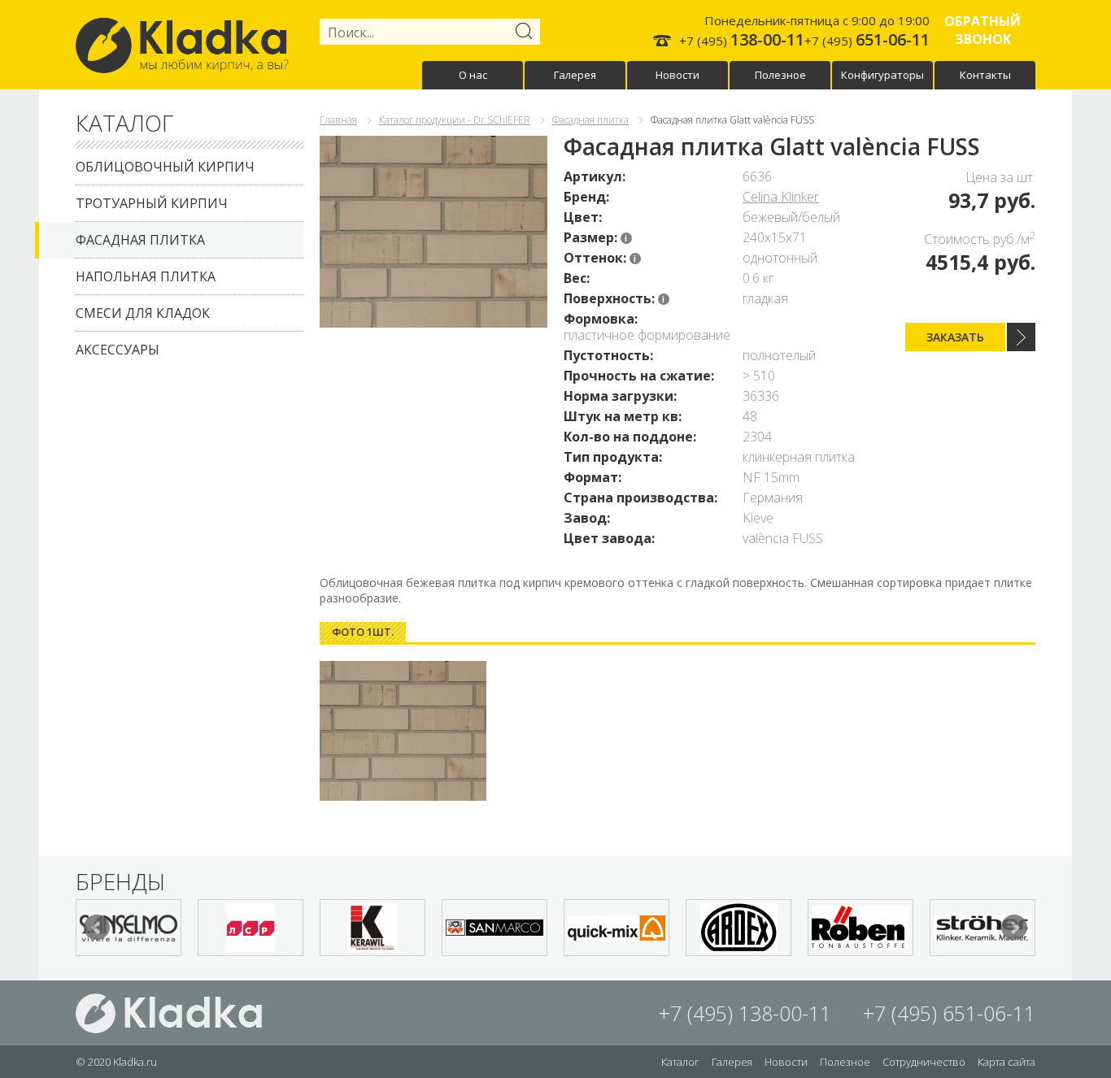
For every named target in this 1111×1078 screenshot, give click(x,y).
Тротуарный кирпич (152, 203)
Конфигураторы (882, 74)
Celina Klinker (781, 197)
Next (1014, 928)
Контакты (985, 74)
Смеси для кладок (143, 313)
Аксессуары (117, 350)
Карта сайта (1006, 1061)
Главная (338, 120)
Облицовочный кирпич (165, 167)
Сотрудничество (923, 1061)
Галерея (575, 74)
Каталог (680, 1061)
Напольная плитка (146, 276)
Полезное (780, 74)
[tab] (363, 632)
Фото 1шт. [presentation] (363, 631)
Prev (97, 928)
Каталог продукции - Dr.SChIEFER (454, 120)
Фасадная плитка (140, 240)
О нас (473, 74)
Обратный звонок (982, 30)
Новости (677, 74)
